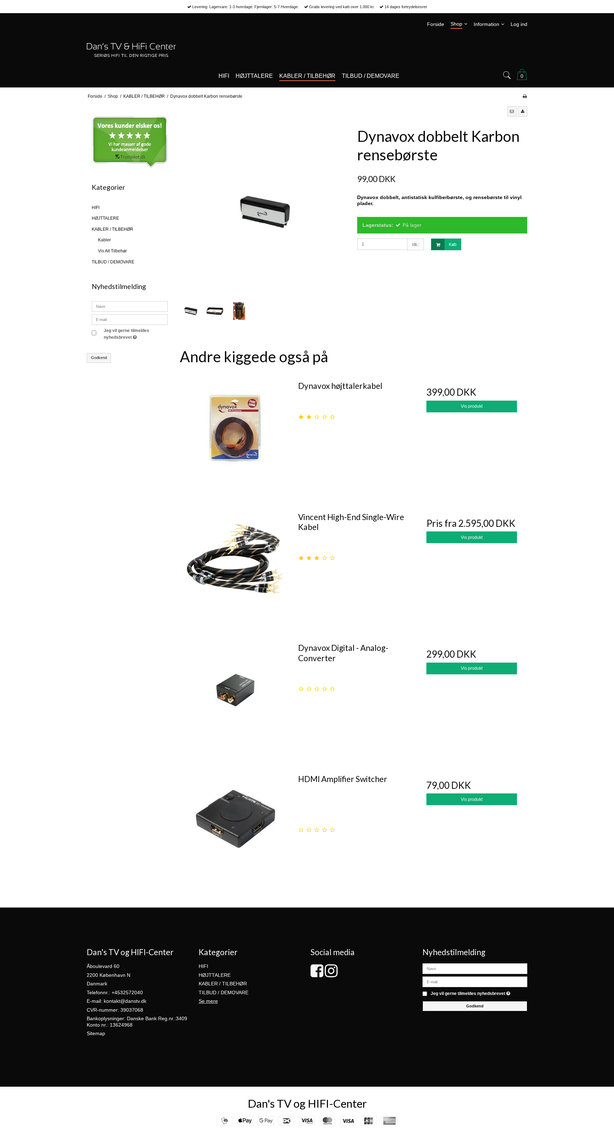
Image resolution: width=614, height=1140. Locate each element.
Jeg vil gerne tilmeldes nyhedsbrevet (135, 333)
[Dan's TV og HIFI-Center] (307, 50)
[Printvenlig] (524, 96)
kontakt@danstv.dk (125, 1001)
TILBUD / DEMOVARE (113, 261)
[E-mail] (474, 981)
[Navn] (474, 968)
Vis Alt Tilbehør (112, 250)
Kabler (104, 239)
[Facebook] (317, 974)
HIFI (95, 207)
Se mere (208, 1001)
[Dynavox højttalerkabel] (235, 431)
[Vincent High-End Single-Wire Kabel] (235, 562)
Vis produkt (472, 406)
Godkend (99, 357)
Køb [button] (453, 244)
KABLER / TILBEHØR (112, 229)
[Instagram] (331, 974)
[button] (512, 111)
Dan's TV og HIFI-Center (307, 1103)
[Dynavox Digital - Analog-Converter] (235, 693)
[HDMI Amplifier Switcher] (235, 824)
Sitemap (96, 1033)
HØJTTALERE (105, 218)
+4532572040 (127, 992)
